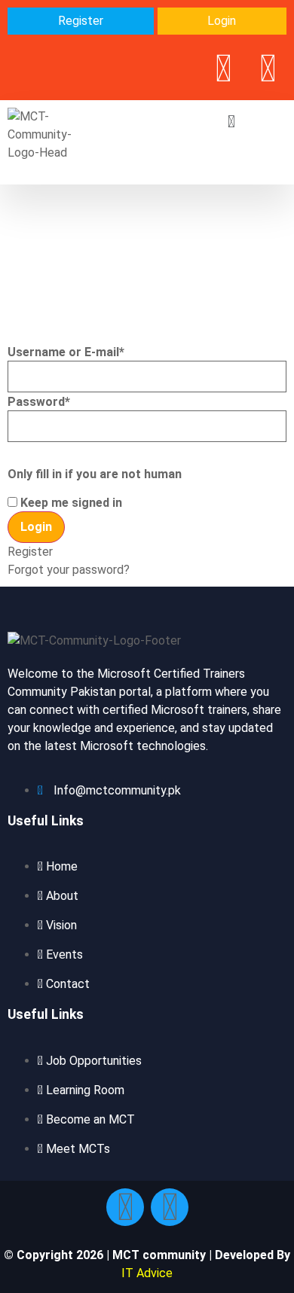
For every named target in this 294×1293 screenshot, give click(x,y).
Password (39, 402)
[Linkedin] (223, 68)
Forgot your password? (69, 570)
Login (221, 21)
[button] (231, 122)
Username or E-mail (66, 352)
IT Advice (147, 1273)
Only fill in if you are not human (95, 474)
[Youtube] (267, 68)
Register (80, 21)
